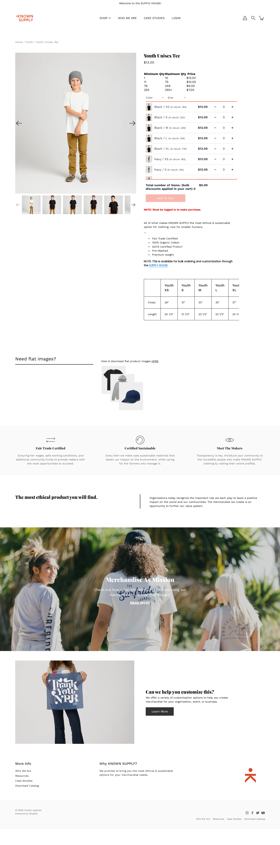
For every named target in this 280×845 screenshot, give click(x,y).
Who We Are (23, 770)
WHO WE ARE (127, 18)
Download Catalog (27, 785)
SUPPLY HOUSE (158, 265)
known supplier (33, 810)
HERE (154, 361)
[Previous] (19, 123)
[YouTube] (263, 812)
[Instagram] (247, 812)
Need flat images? (35, 359)
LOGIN (176, 18)
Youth (29, 42)
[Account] (245, 18)
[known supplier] (24, 18)
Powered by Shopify (26, 813)
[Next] (132, 123)
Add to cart (165, 198)
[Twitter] (257, 812)
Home (19, 42)
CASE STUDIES (154, 18)
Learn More (160, 711)
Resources (22, 775)
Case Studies (23, 780)
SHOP (103, 18)
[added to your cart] (262, 18)
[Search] (253, 18)
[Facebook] (252, 812)
